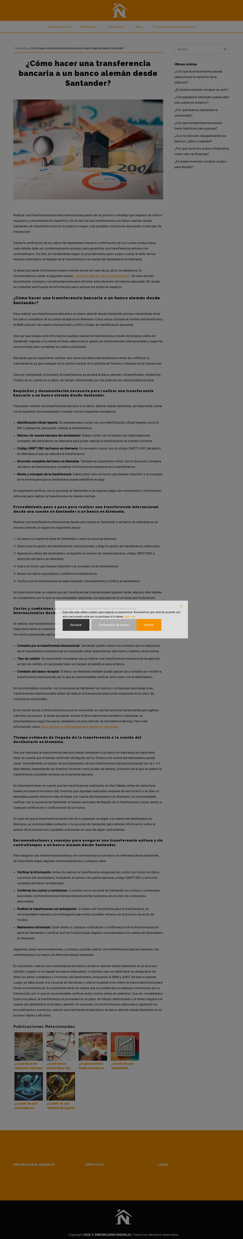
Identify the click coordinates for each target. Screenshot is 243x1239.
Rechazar (76, 624)
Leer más (129, 616)
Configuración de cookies (114, 624)
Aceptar (149, 624)
